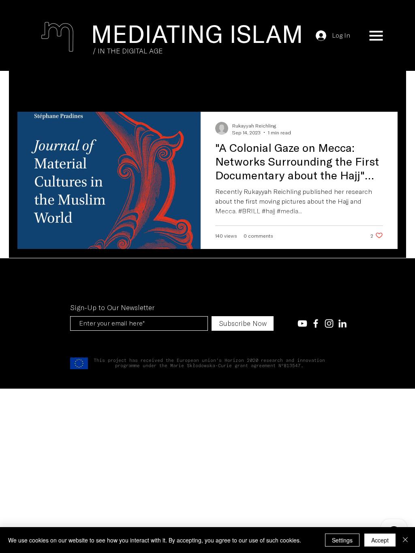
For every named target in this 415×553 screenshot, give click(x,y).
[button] (376, 36)
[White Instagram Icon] (329, 323)
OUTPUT (112, 87)
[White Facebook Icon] (315, 323)
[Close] (405, 540)
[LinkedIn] (342, 323)
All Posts (35, 87)
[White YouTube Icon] (302, 323)
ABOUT (149, 87)
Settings (342, 540)
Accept (380, 540)
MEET (77, 87)
